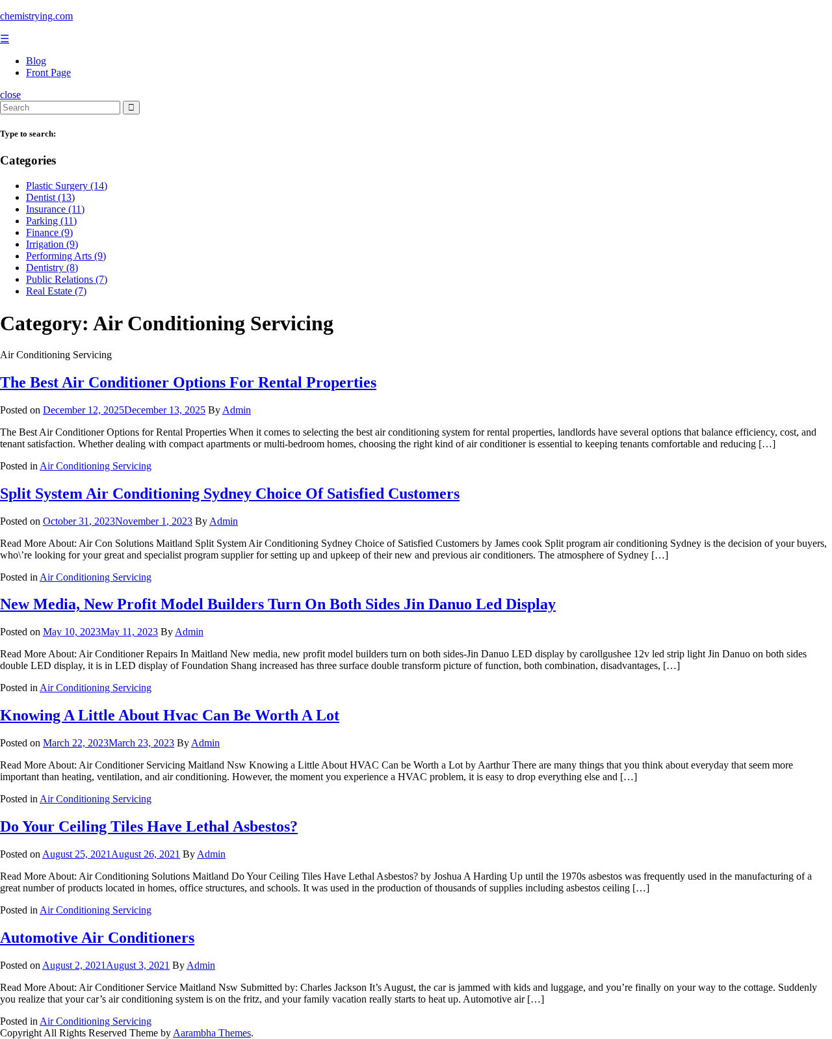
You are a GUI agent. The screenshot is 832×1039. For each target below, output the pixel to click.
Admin (236, 409)
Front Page (48, 72)
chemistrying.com (36, 15)
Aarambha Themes (212, 1032)
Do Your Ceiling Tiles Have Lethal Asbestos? (149, 826)
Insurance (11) (55, 209)
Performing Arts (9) (66, 255)
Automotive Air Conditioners (97, 937)
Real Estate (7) (56, 290)
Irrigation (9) (52, 244)
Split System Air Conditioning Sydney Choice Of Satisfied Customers (230, 493)
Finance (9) (49, 232)
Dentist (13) (50, 197)
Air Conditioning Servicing (95, 465)
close (10, 94)
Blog (36, 60)
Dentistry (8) (52, 267)
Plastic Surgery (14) (66, 185)
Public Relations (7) (66, 279)
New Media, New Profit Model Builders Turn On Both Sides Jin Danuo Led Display (278, 604)
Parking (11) (51, 220)
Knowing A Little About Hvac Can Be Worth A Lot (169, 715)
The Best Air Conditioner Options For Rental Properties (188, 382)
